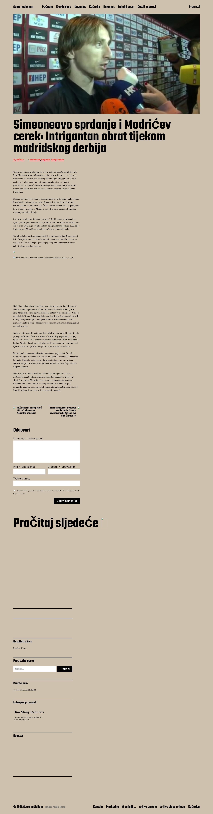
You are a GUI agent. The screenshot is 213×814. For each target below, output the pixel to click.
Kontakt (98, 806)
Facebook (24, 689)
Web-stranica (21, 478)
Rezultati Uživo (19, 648)
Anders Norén (59, 807)
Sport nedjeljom (23, 7)
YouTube (16, 689)
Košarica (194, 806)
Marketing (112, 806)
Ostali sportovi (147, 7)
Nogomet (80, 7)
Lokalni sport (126, 7)
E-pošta (61, 466)
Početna (47, 7)
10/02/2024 (19, 160)
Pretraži (194, 7)
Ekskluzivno (63, 7)
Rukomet (109, 7)
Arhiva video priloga (172, 806)
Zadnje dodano (57, 160)
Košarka (94, 7)
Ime (24, 466)
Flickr (30, 689)
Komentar (28, 438)
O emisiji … (129, 806)
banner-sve (35, 160)
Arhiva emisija (148, 806)
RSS (34, 689)
